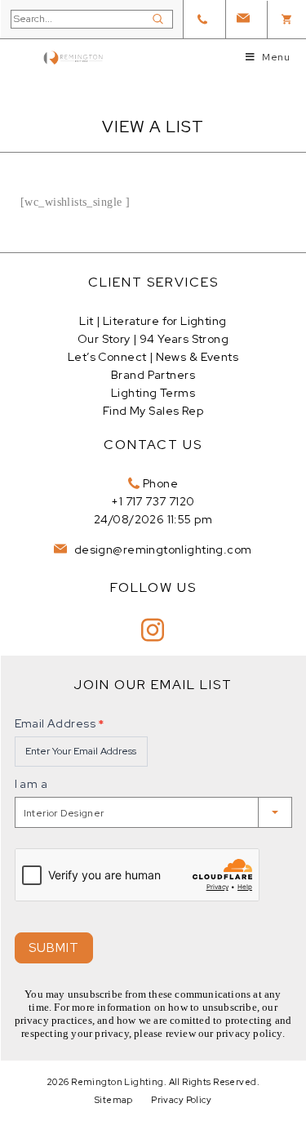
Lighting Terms (153, 392)
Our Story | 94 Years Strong (153, 338)
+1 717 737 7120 (152, 501)
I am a (31, 783)
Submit (54, 948)
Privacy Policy (181, 1099)
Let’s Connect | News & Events (153, 356)
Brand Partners (153, 374)
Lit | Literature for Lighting (152, 321)
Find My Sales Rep (153, 410)
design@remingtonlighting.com (161, 549)
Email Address (59, 723)
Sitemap (114, 1099)
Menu (276, 57)
